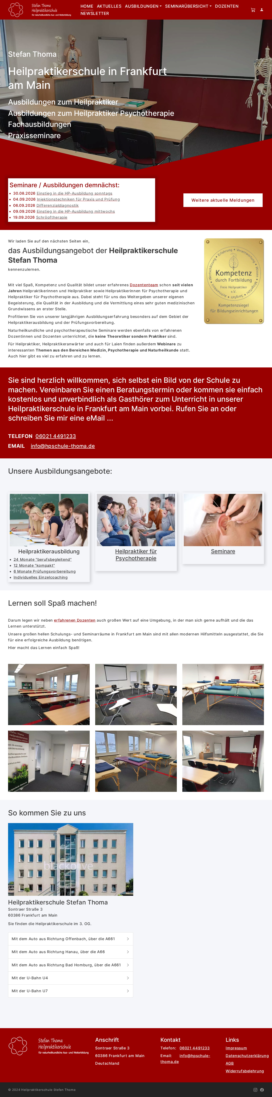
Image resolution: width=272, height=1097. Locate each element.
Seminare (223, 551)
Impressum (236, 1048)
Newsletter (95, 13)
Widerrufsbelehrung (245, 1071)
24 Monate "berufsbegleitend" (43, 559)
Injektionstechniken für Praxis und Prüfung (78, 199)
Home (87, 6)
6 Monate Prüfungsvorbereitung (45, 571)
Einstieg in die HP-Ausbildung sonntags (74, 193)
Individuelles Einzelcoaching (41, 577)
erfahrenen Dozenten (74, 620)
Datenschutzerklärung (247, 1055)
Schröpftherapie (52, 217)
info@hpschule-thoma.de (63, 446)
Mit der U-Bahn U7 (31, 991)
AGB (230, 1063)
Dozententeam (144, 285)
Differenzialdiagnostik (58, 205)
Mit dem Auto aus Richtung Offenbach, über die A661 (64, 939)
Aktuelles (109, 6)
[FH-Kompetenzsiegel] (234, 281)
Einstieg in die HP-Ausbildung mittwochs (76, 211)
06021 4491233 (55, 436)
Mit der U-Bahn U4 (31, 978)
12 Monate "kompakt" (34, 565)
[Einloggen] (262, 10)
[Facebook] (262, 1089)
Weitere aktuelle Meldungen (223, 200)
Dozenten (226, 6)
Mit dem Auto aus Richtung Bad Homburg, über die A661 (67, 965)
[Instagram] (255, 1089)
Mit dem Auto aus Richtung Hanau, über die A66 (59, 952)
